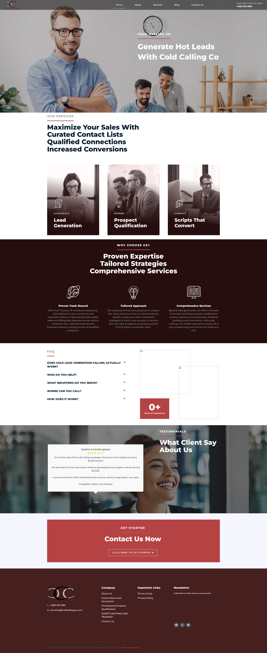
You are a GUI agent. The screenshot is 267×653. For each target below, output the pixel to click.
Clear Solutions (130, 647)
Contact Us (197, 4)
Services (157, 4)
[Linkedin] (188, 625)
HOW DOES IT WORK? (62, 399)
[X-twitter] (182, 625)
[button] (86, 365)
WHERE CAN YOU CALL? (64, 391)
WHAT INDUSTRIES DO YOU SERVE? (72, 382)
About (138, 4)
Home (119, 4)
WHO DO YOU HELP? (62, 374)
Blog (176, 4)
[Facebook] (176, 625)
